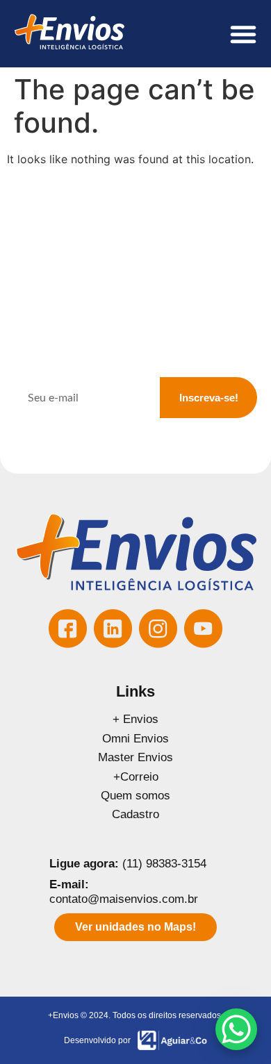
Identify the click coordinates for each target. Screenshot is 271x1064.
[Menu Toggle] (243, 34)
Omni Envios (135, 738)
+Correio (135, 776)
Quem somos (135, 795)
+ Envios (135, 719)
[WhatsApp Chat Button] (236, 1029)
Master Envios (135, 757)
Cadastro (135, 814)
